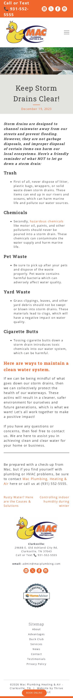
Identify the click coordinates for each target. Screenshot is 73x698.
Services (36, 644)
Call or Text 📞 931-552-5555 (16, 8)
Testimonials (36, 659)
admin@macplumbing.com (42, 563)
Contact (36, 654)
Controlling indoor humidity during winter (54, 501)
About (36, 629)
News (36, 649)
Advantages (36, 634)
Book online (34, 692)
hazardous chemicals (46, 221)
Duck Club (36, 639)
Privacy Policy (36, 664)
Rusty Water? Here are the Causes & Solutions (18, 501)
